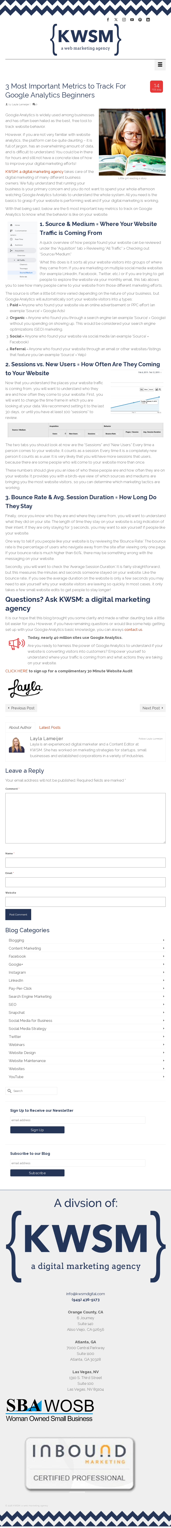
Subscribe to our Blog (30, 1153)
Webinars (17, 1044)
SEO (12, 1004)
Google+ (16, 964)
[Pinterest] (140, 19)
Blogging (16, 940)
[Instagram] (124, 19)
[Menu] (160, 64)
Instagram (17, 972)
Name (9, 853)
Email (9, 873)
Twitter (15, 1036)
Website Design (22, 1052)
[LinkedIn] (148, 19)
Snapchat (17, 1012)
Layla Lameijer (20, 104)
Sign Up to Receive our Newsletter (41, 1110)
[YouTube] (132, 19)
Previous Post (23, 708)
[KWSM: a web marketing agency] (85, 39)
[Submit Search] (8, 1091)
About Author (20, 727)
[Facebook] (108, 19)
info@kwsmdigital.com (85, 1294)
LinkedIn (16, 980)
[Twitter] (116, 19)
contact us (133, 629)
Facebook (17, 956)
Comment (12, 788)
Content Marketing (25, 948)
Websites (17, 1068)
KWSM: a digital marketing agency (34, 171)
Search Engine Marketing (30, 996)
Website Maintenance (27, 1060)
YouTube (16, 1077)
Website (10, 892)
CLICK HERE (16, 671)
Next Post (151, 708)
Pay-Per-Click (20, 988)
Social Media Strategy (27, 1028)
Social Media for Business (30, 1020)
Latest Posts (50, 727)
